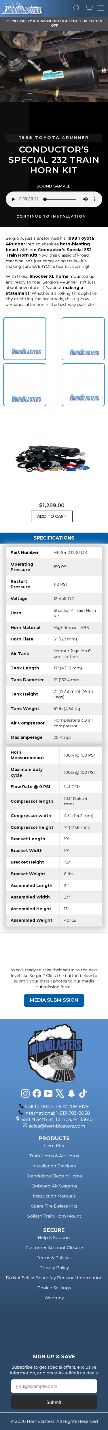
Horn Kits (54, 1145)
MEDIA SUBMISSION (54, 1000)
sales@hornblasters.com (57, 1126)
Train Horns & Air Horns (54, 1156)
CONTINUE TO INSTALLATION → (54, 216)
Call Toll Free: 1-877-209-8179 (57, 1106)
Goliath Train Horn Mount (54, 1216)
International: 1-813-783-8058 (57, 1113)
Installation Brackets (54, 1166)
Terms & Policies (54, 1257)
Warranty (54, 1297)
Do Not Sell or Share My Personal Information (54, 1277)
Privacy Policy (54, 1267)
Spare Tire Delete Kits (54, 1206)
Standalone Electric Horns (54, 1176)
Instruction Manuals (54, 1196)
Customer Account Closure (54, 1247)
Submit (54, 1402)
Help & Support (54, 1237)
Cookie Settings (54, 1287)
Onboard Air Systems (54, 1186)
